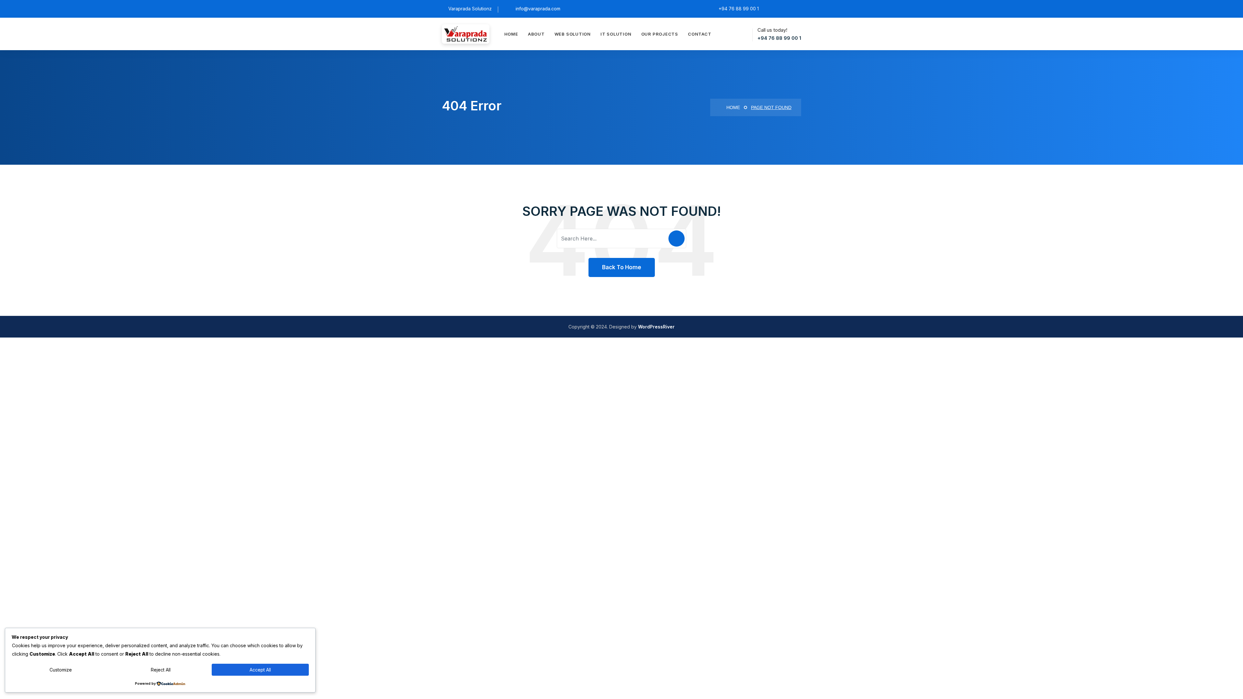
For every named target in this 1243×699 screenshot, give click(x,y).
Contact (699, 34)
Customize (61, 669)
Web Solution (572, 34)
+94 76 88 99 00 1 (779, 38)
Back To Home (621, 267)
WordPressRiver (656, 326)
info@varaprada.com (538, 8)
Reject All (161, 669)
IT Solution (616, 34)
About (536, 34)
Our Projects (659, 34)
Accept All (260, 669)
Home (511, 34)
